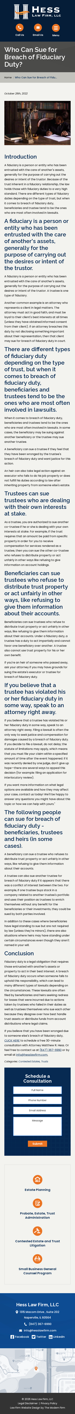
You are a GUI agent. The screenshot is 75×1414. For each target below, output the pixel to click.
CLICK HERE (12, 1041)
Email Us (38, 35)
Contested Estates (29, 1061)
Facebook (22, 1337)
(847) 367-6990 (40, 1324)
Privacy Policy (49, 1403)
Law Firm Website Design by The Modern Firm (37, 1407)
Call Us (19, 35)
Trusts (44, 1061)
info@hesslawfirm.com (40, 1330)
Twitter (41, 1337)
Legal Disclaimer (28, 1403)
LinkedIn (59, 1337)
